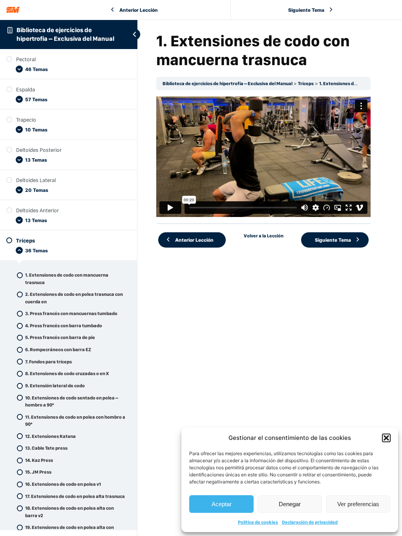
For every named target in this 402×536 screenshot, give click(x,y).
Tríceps (306, 83)
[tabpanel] (263, 157)
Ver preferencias (358, 504)
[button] (386, 438)
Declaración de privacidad (310, 522)
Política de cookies (258, 522)
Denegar (290, 504)
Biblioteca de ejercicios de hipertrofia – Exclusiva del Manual (227, 83)
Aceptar (222, 504)
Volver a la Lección (263, 236)
